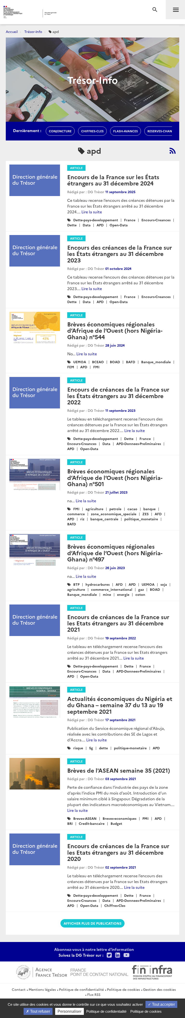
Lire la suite (91, 211)
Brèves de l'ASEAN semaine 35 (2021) (118, 770)
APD (100, 225)
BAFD (130, 361)
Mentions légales (42, 989)
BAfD (71, 524)
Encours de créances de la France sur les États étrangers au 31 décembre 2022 (118, 395)
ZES (145, 513)
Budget (116, 823)
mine (107, 594)
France (129, 219)
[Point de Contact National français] (99, 971)
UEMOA (79, 361)
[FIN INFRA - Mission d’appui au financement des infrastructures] (152, 971)
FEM (70, 366)
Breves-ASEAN (85, 818)
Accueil (12, 31)
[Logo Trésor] (73, 13)
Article (76, 168)
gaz (141, 589)
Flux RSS (93, 994)
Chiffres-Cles (114, 905)
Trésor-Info (33, 31)
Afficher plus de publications (92, 923)
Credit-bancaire (92, 823)
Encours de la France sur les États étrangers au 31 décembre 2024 (113, 180)
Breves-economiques (119, 818)
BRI (70, 823)
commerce (76, 513)
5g (91, 747)
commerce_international (111, 589)
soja (163, 584)
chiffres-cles (92, 131)
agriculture (94, 508)
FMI (96, 366)
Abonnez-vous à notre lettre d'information (94, 949)
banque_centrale (104, 518)
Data (87, 225)
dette (103, 747)
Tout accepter (163, 1004)
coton (140, 594)
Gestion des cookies (159, 989)
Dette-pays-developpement (95, 219)
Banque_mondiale (156, 361)
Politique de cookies (123, 989)
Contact (19, 989)
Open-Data (119, 225)
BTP (76, 584)
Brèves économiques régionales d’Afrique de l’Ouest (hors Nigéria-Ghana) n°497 (114, 552)
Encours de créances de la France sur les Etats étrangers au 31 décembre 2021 (118, 623)
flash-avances (125, 131)
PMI (145, 818)
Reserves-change (161, 131)
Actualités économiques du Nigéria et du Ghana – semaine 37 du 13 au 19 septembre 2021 (119, 704)
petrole (115, 508)
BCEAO (98, 361)
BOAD (115, 361)
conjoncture (60, 131)
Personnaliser (69, 1011)
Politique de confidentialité (81, 989)
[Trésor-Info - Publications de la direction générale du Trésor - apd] (173, 150)
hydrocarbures (98, 584)
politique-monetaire (130, 747)
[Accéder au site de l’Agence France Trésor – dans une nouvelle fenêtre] (41, 971)
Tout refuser (39, 1011)
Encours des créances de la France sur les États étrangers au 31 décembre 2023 (119, 253)
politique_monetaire (141, 518)
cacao (132, 508)
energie (123, 594)
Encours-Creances (156, 219)
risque (78, 747)
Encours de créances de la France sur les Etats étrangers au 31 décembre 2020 (118, 852)
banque (149, 508)
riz (82, 518)
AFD (158, 513)
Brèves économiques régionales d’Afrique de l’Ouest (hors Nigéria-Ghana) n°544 (114, 330)
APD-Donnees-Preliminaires (138, 443)
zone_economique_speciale (113, 513)
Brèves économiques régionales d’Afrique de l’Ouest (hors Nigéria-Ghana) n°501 (114, 477)
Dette (72, 225)
